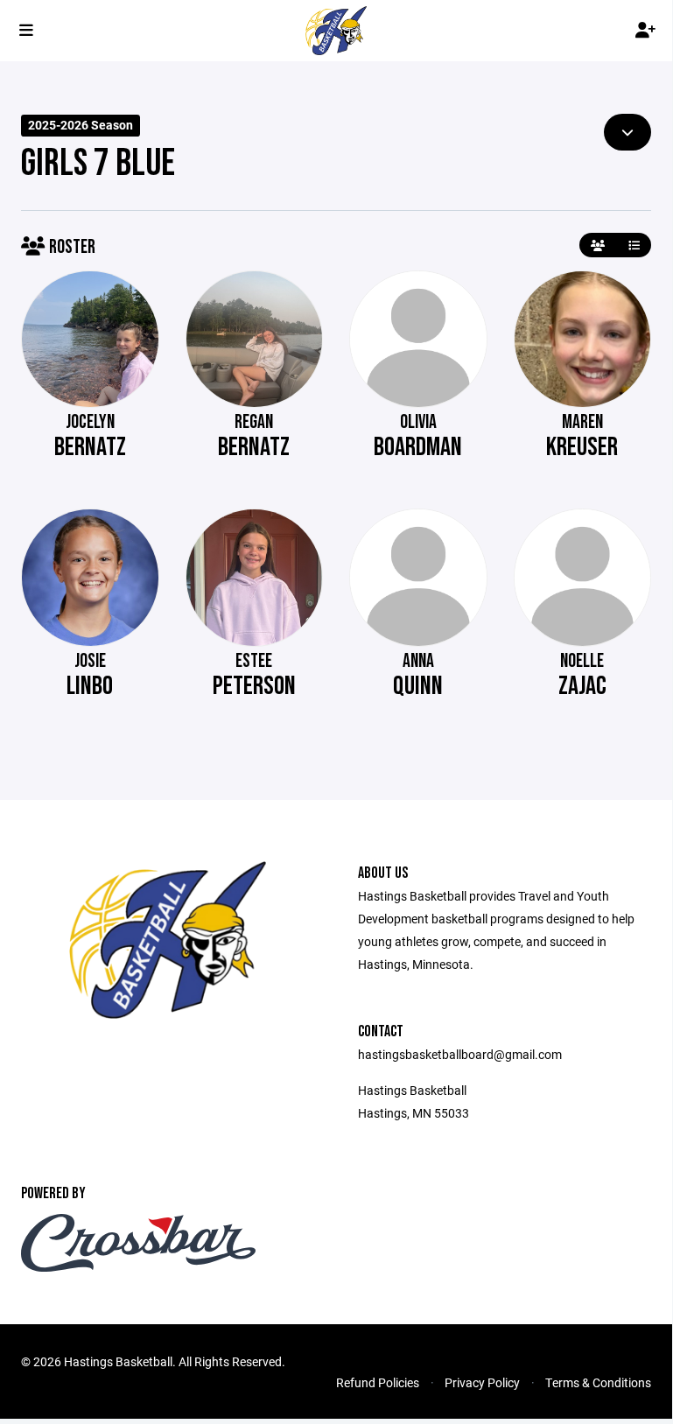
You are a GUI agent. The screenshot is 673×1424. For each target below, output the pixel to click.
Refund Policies (377, 1382)
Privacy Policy (482, 1382)
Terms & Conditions (598, 1382)
